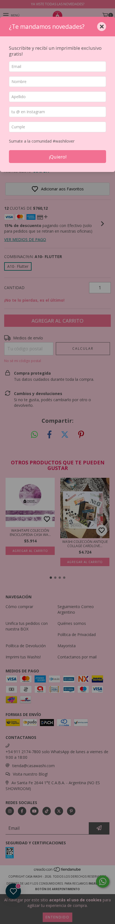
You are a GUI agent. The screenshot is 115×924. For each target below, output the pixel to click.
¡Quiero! (57, 156)
